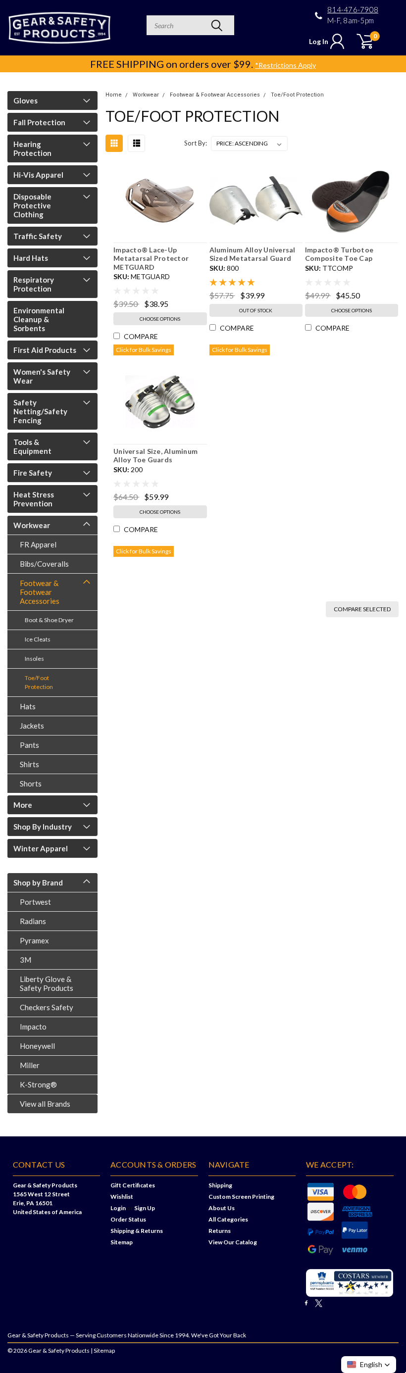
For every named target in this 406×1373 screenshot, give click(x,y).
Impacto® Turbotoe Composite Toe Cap (339, 254)
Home (113, 95)
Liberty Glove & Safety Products (46, 983)
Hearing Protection (32, 148)
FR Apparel (38, 544)
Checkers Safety (46, 1007)
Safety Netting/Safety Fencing (40, 411)
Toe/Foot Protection (39, 682)
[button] (368, 1364)
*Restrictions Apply (285, 65)
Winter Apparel (40, 848)
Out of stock (255, 310)
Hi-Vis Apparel (38, 174)
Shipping (220, 1185)
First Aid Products (44, 349)
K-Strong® (38, 1084)
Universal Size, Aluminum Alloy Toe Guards (155, 455)
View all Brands (45, 1103)
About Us (221, 1208)
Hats (28, 706)
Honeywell (37, 1045)
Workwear (31, 525)
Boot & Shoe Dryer (49, 620)
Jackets (32, 725)
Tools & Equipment (32, 446)
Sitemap (121, 1242)
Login (118, 1208)
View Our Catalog (232, 1242)
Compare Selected (362, 609)
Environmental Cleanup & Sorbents (38, 319)
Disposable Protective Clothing (32, 205)
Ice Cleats (38, 639)
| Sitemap (103, 1350)
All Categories (228, 1219)
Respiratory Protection (33, 284)
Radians (33, 921)
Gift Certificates (132, 1185)
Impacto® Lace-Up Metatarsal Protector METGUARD (151, 258)
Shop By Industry (42, 826)
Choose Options (160, 319)
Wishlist (121, 1196)
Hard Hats (30, 257)
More (22, 804)
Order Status (128, 1219)
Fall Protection (39, 122)
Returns (219, 1230)
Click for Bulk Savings (143, 349)
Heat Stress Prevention (33, 499)
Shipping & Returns (136, 1230)
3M (25, 959)
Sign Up (144, 1208)
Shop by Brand (38, 882)
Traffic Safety (37, 236)
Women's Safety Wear (41, 376)
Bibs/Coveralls (44, 563)
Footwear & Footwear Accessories (39, 592)
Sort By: (195, 143)
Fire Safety (32, 472)
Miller (30, 1065)
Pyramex (34, 940)
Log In (318, 41)
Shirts (29, 764)
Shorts (31, 783)
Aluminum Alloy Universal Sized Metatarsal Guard (252, 254)
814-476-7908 (352, 9)
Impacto (33, 1026)
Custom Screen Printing (241, 1196)
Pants (29, 744)
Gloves (25, 100)
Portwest (35, 901)
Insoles (34, 658)
